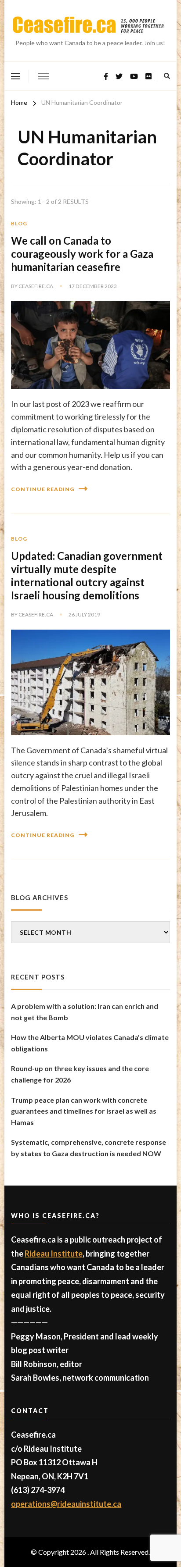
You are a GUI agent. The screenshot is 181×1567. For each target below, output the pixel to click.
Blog (19, 223)
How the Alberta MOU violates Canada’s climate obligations (90, 1043)
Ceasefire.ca (35, 286)
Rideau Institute (54, 1253)
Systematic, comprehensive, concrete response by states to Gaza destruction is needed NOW (88, 1147)
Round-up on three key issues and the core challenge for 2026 (80, 1074)
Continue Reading (42, 489)
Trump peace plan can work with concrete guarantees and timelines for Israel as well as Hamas (83, 1111)
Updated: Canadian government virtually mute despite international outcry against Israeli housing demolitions (87, 575)
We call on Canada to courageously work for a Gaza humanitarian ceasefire (82, 253)
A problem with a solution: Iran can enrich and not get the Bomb (84, 1012)
